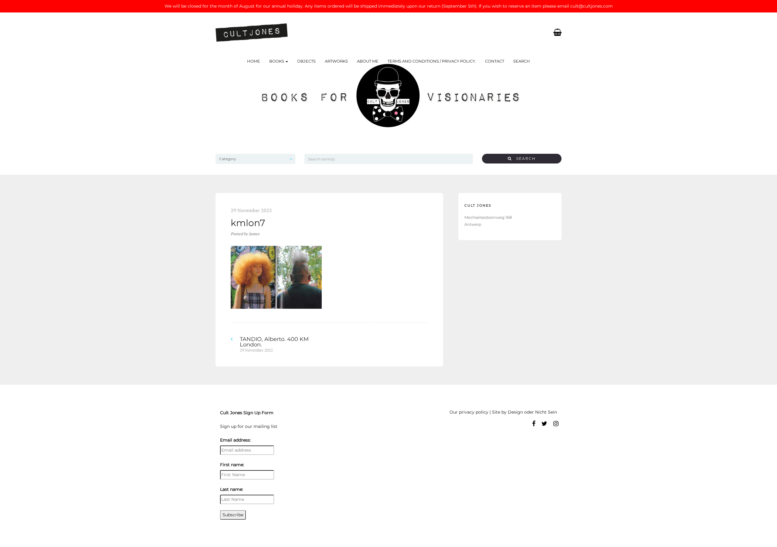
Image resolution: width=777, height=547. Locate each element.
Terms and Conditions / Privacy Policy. (432, 61)
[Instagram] (555, 423)
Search (521, 61)
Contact (494, 61)
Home (253, 61)
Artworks (336, 61)
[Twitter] (544, 423)
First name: (232, 464)
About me (367, 61)
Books (277, 61)
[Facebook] (533, 423)
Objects (306, 61)
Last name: (231, 489)
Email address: (235, 440)
